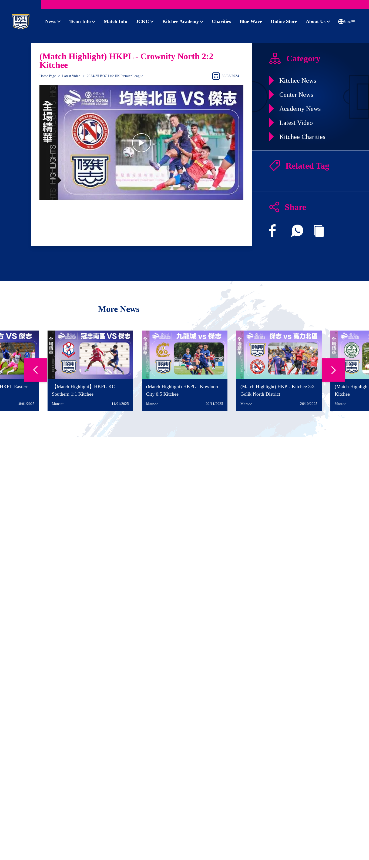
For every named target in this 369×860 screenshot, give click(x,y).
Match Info (115, 21)
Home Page (47, 76)
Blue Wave (251, 21)
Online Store (284, 21)
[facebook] (272, 230)
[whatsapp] (297, 231)
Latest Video (71, 76)
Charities (221, 21)
